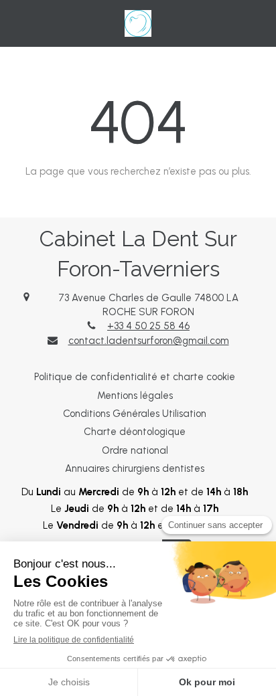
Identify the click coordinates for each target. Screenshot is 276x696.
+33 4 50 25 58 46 (148, 326)
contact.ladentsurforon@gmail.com (148, 341)
